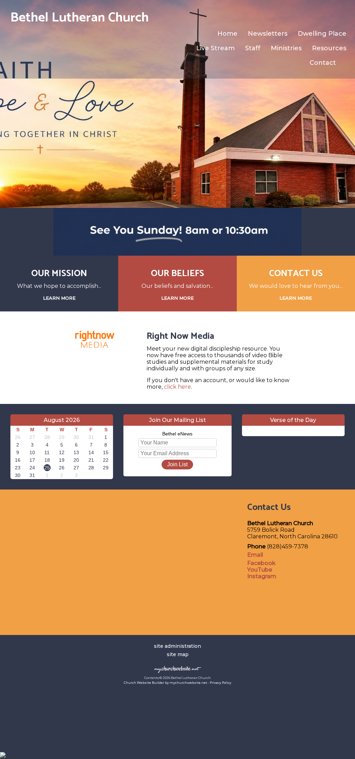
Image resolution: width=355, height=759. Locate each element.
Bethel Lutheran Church (79, 18)
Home (227, 33)
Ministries (286, 48)
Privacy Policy (220, 683)
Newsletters (267, 33)
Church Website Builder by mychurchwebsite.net (165, 683)
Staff (252, 48)
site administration (177, 646)
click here (177, 386)
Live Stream (215, 48)
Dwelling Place (322, 33)
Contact (323, 63)
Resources (329, 48)
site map (178, 654)
